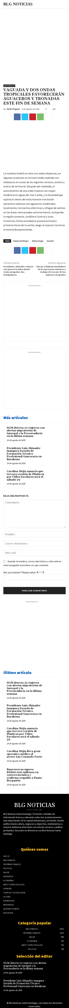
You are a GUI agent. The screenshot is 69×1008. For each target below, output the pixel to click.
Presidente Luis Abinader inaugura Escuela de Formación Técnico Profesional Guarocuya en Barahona (24, 454)
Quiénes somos (34, 849)
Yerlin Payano (13, 109)
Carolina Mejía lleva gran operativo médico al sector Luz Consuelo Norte (24, 754)
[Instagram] (43, 840)
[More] (48, 116)
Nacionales (9, 86)
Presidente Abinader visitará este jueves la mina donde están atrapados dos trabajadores (18, 270)
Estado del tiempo (20, 241)
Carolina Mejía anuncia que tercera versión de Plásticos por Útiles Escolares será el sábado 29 (25, 475)
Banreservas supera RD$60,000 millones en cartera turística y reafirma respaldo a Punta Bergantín (24, 775)
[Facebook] (17, 116)
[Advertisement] (34, 44)
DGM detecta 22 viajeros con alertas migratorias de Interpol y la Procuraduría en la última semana (26, 432)
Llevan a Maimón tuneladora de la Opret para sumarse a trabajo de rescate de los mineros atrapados (51, 270)
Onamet (50, 241)
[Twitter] (25, 116)
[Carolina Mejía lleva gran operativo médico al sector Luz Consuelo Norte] (50, 755)
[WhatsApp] (40, 116)
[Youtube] (37, 840)
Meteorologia (37, 241)
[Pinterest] (32, 116)
